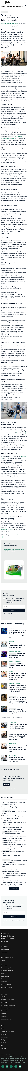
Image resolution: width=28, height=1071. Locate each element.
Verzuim (3, 1048)
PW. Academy (4, 946)
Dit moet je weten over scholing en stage (12, 816)
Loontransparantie (6, 1008)
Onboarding (4, 1016)
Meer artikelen (14, 888)
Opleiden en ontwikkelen (7, 1031)
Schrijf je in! (14, 610)
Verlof (2, 1045)
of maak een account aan (9, 788)
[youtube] (20, 1066)
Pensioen (3, 1034)
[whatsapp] (15, 1066)
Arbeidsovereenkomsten (7, 999)
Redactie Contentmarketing (9, 23)
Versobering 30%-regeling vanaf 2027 (12, 885)
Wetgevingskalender (6, 987)
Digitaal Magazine (5, 949)
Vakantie (3, 1042)
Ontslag (3, 1028)
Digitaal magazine (6, 984)
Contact (3, 960)
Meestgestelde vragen (7, 957)
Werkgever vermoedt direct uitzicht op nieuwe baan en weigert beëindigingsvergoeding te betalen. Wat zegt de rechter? (14, 847)
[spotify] (2, 1066)
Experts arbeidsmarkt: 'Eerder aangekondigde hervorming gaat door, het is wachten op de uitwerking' (14, 875)
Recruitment (4, 1037)
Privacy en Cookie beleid (7, 1062)
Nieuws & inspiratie (6, 968)
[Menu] (2, 2)
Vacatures (3, 955)
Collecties (5, 933)
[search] (25, 6)
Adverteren (4, 952)
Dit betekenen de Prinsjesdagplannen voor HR (14, 882)
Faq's (2, 973)
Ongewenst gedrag (6, 1019)
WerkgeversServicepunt (7, 529)
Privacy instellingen (20, 1062)
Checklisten (4, 981)
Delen (15, 26)
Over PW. (5, 941)
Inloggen (6, 784)
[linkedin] (7, 1066)
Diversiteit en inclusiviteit (8, 1005)
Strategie (3, 1040)
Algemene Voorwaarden (16, 1060)
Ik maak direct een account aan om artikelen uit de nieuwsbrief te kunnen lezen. (15, 600)
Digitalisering (4, 1002)
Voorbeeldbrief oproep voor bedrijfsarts (12, 880)
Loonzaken (4, 1010)
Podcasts (3, 979)
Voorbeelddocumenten (7, 970)
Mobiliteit (3, 1013)
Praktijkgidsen (5, 976)
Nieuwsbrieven (7, 936)
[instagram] (11, 1066)
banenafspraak (20, 433)
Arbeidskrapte (5, 997)
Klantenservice (7, 939)
